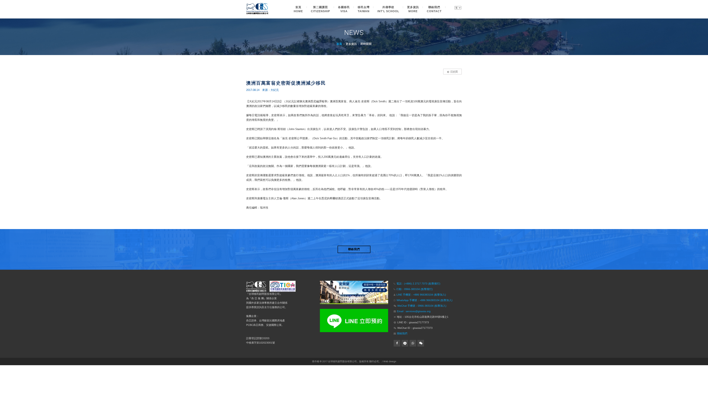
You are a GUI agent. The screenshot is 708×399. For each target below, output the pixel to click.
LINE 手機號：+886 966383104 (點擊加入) (421, 294)
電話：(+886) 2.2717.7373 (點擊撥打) (418, 283)
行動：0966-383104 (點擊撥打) (414, 289)
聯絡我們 (402, 333)
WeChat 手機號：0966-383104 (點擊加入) (421, 305)
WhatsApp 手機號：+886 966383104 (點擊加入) (424, 300)
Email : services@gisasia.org (414, 311)
